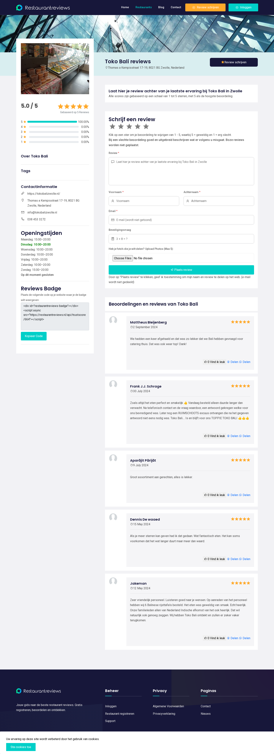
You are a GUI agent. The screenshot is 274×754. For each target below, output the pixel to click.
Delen (234, 362)
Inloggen (245, 7)
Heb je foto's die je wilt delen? (126, 248)
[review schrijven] (234, 62)
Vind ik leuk (216, 362)
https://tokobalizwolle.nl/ (43, 193)
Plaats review (183, 270)
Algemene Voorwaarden (168, 706)
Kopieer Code (34, 336)
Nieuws (206, 713)
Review (114, 153)
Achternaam (192, 192)
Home (125, 7)
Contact (176, 7)
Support (110, 721)
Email (113, 211)
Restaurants (144, 7)
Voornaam (116, 192)
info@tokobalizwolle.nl (42, 212)
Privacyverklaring (164, 713)
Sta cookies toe (21, 747)
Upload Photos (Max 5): (159, 248)
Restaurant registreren (119, 713)
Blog (161, 7)
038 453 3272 (36, 219)
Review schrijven (208, 7)
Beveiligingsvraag (120, 229)
